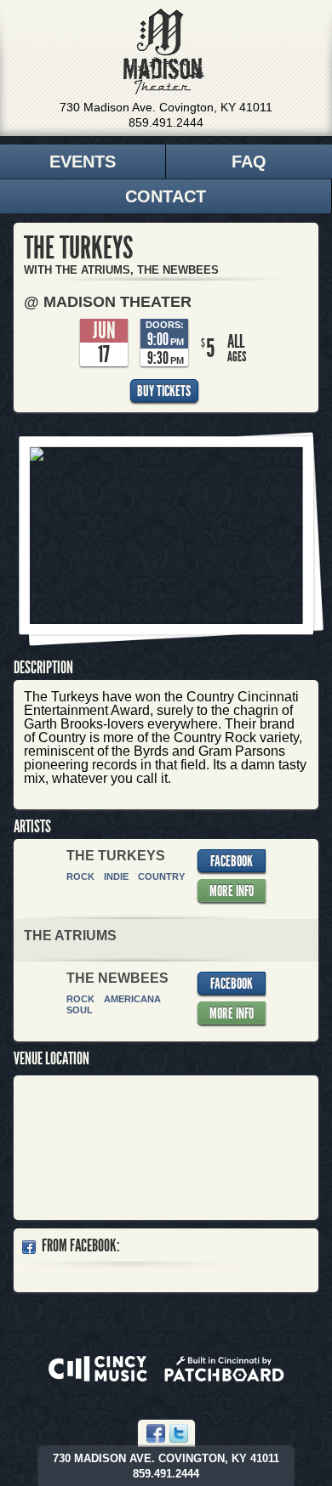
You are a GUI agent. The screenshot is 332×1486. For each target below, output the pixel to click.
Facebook (231, 861)
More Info (231, 891)
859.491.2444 (166, 122)
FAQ (249, 161)
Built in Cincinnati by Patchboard (224, 1368)
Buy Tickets (164, 391)
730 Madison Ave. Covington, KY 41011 (166, 107)
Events (82, 161)
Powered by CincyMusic (98, 1368)
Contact (165, 196)
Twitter (178, 1433)
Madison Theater (163, 52)
